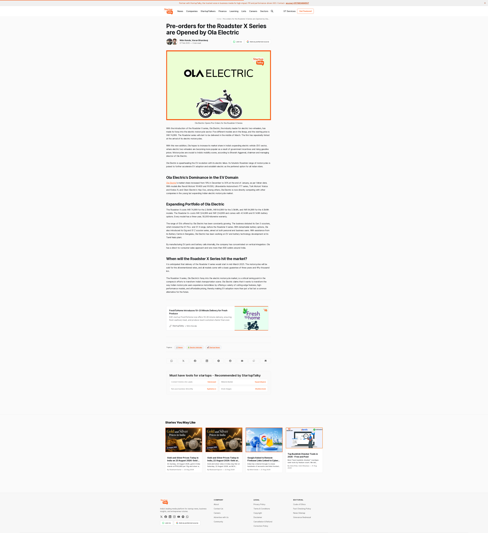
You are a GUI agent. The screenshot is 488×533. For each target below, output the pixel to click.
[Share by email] (242, 360)
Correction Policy (261, 526)
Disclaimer (258, 517)
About (216, 504)
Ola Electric (171, 183)
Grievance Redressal (302, 517)
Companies (192, 11)
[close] (485, 3)
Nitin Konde (185, 40)
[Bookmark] (265, 360)
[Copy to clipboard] (253, 360)
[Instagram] (174, 516)
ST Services (290, 11)
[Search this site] (272, 11)
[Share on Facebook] (195, 360)
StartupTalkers (208, 11)
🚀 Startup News (213, 347)
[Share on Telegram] (218, 360)
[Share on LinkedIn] (206, 360)
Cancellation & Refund (263, 522)
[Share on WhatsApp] (171, 360)
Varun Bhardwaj (200, 40)
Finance (223, 11)
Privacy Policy (259, 504)
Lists (243, 11)
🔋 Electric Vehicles (195, 347)
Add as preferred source (259, 42)
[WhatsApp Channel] (187, 516)
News (180, 11)
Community (218, 522)
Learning (234, 11)
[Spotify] (183, 516)
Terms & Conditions (262, 509)
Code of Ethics (299, 504)
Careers (253, 11)
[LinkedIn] (170, 516)
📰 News (179, 347)
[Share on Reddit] (230, 360)
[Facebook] (165, 516)
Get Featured (305, 11)
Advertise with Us (221, 517)
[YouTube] (178, 516)
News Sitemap (299, 513)
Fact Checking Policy (302, 509)
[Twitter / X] (161, 516)
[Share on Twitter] (183, 360)
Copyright (258, 513)
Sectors (264, 11)
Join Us (239, 42)
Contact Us (218, 509)
